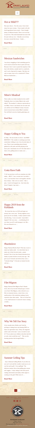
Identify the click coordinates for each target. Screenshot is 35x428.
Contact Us (17, 398)
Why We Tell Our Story (15, 321)
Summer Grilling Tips (14, 357)
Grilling (16, 160)
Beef (4, 123)
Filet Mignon (10, 282)
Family (9, 194)
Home (8, 397)
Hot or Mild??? (11, 21)
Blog (19, 397)
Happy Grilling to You (14, 133)
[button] (17, 13)
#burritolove (10, 243)
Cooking (5, 48)
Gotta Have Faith (12, 170)
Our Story (13, 347)
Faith (4, 194)
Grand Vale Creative (22, 424)
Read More (8, 43)
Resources (25, 397)
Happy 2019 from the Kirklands (14, 206)
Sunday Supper (17, 123)
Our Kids (16, 194)
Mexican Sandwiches (14, 58)
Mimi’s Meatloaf (12, 95)
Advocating (6, 347)
